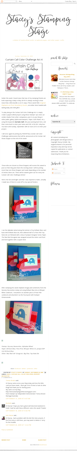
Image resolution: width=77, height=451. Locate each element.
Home (24, 440)
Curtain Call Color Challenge (22, 374)
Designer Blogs (43, 444)
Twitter (24, 368)
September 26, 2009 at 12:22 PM (18, 425)
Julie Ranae (9, 415)
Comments (57, 173)
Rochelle (8, 403)
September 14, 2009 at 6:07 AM (18, 398)
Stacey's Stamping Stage (38, 26)
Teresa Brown (10, 380)
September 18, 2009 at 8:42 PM (18, 411)
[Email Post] (45, 372)
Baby (8, 374)
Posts (55, 169)
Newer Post (6, 440)
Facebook (18, 368)
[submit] (74, 63)
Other (35, 368)
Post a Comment (7, 430)
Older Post (42, 440)
